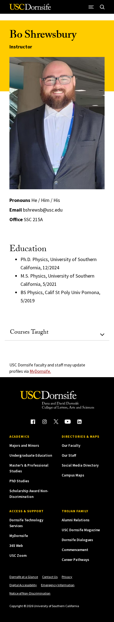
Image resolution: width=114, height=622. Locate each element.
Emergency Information (57, 585)
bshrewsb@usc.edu (43, 210)
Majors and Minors (24, 445)
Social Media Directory (80, 465)
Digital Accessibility (23, 585)
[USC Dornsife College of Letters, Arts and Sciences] (30, 9)
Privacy (67, 577)
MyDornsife (18, 535)
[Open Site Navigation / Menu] (91, 7)
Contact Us (50, 577)
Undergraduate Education (30, 455)
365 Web (16, 545)
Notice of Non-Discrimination (29, 593)
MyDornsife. (40, 371)
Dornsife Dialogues (77, 540)
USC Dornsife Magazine (81, 530)
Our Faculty (71, 445)
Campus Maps (73, 475)
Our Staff (69, 455)
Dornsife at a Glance (23, 577)
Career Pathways (75, 559)
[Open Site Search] (102, 7)
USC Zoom (18, 555)
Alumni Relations (75, 520)
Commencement (75, 549)
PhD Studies (19, 481)
